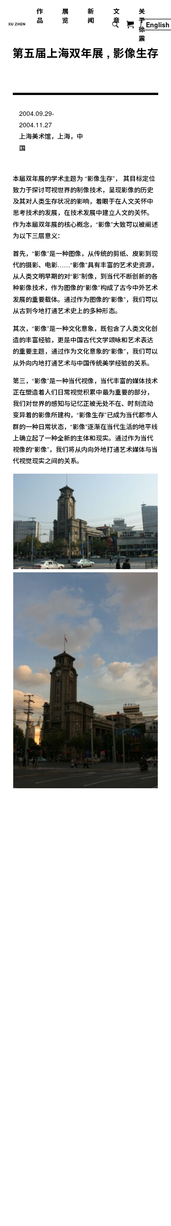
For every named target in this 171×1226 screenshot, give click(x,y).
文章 (116, 15)
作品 (39, 15)
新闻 (91, 15)
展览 (65, 15)
